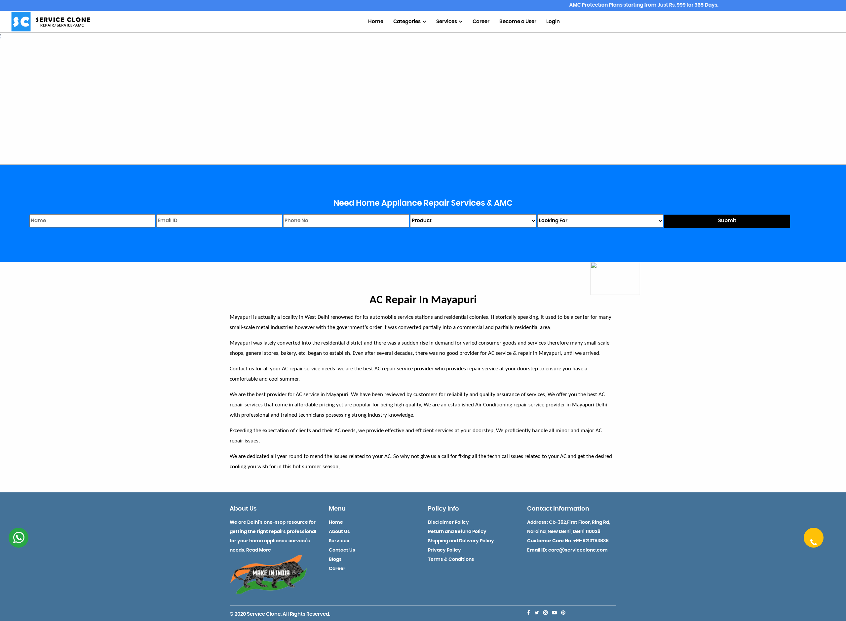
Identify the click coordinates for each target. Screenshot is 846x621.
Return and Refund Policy (457, 531)
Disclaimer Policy (448, 522)
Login (553, 21)
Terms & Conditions (451, 559)
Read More (258, 550)
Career (481, 21)
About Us (339, 531)
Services (447, 21)
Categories (407, 21)
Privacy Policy (444, 550)
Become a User (517, 21)
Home (375, 21)
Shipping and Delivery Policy (461, 541)
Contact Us (342, 550)
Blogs (335, 559)
